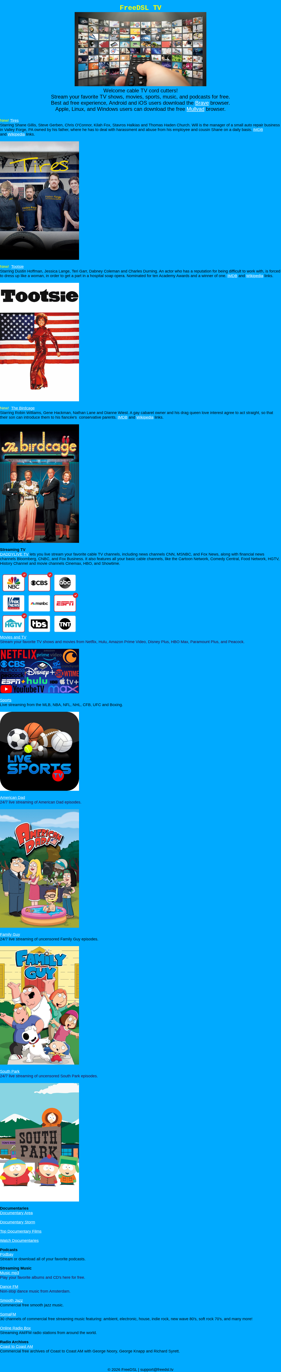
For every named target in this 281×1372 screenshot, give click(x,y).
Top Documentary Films (20, 1231)
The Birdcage (23, 408)
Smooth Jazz (11, 1300)
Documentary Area (16, 1213)
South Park (10, 1071)
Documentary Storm (17, 1222)
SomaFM (8, 1314)
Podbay (6, 1254)
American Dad (12, 797)
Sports (5, 700)
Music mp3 (9, 1273)
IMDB (258, 129)
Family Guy (10, 934)
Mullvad (195, 109)
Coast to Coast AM (16, 1346)
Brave (202, 103)
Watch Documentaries (19, 1240)
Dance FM (9, 1286)
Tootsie (17, 266)
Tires (14, 120)
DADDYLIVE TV (14, 554)
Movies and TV (13, 637)
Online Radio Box (15, 1328)
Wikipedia (16, 134)
